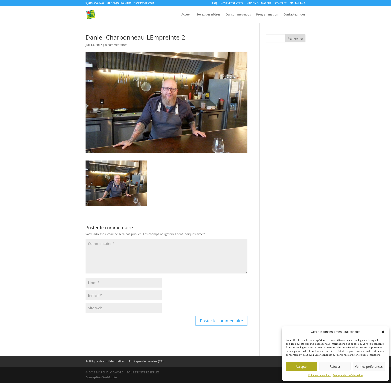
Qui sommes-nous (238, 14)
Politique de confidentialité (348, 375)
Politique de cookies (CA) (146, 361)
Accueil (186, 14)
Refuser (335, 366)
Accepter (302, 366)
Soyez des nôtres (208, 14)
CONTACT (281, 3)
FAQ (214, 3)
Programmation (267, 14)
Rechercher (295, 38)
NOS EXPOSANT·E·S (232, 3)
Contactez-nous (294, 14)
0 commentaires (116, 45)
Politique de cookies (319, 375)
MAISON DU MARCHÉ (258, 3)
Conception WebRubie (101, 377)
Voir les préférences (369, 366)
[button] (383, 332)
